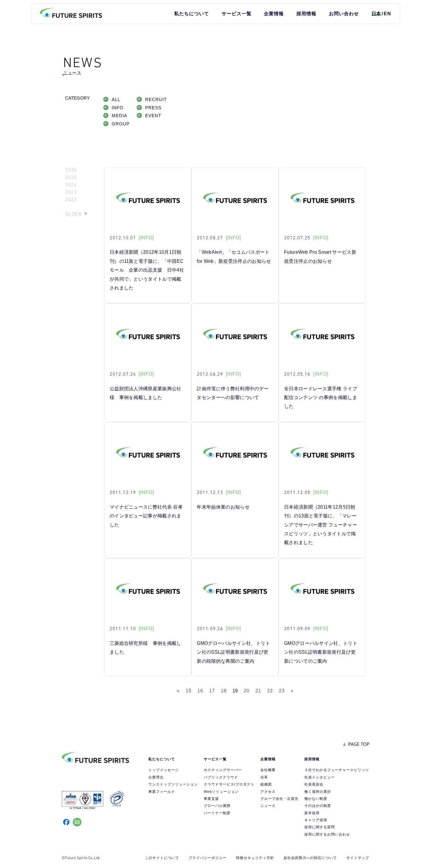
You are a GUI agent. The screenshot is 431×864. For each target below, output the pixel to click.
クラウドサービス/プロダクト (229, 784)
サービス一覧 (237, 13)
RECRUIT (156, 99)
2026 (71, 170)
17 (212, 690)
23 (282, 690)
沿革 (264, 777)
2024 (71, 185)
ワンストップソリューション (173, 784)
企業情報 (274, 13)
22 (270, 690)
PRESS (153, 107)
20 (247, 690)
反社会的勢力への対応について (310, 858)
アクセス (268, 792)
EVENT (153, 115)
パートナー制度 (217, 813)
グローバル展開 (217, 806)
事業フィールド (161, 792)
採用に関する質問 (319, 827)
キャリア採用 (315, 820)
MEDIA (119, 115)
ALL (116, 99)
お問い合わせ (344, 13)
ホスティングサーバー (223, 770)
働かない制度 (315, 799)
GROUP (121, 124)
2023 (71, 192)
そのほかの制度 (317, 806)
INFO (117, 107)
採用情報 (306, 13)
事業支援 (211, 799)
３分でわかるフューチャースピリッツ (336, 770)
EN (387, 13)
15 (188, 690)
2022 (71, 199)
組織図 (266, 784)
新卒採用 (312, 813)
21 (258, 690)
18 (224, 690)
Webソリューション (221, 792)
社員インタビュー (319, 777)
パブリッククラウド (221, 777)
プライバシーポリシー (208, 858)
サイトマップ (357, 858)
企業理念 (156, 777)
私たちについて (191, 13)
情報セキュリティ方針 (255, 858)
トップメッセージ (163, 770)
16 (200, 690)
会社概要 (268, 770)
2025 (71, 177)
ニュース (268, 806)
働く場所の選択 (317, 792)
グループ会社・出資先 (279, 799)
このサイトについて (162, 858)
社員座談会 (313, 784)
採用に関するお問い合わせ (327, 834)
